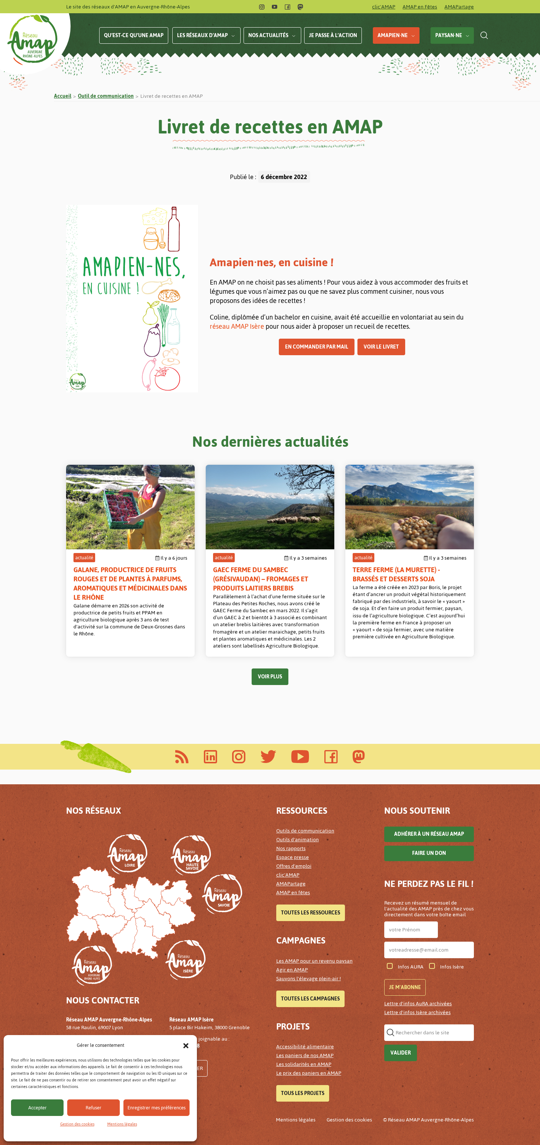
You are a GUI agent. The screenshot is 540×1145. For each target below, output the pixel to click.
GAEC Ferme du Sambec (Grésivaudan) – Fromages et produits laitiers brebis (260, 579)
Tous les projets (302, 1093)
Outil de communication (106, 96)
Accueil (62, 96)
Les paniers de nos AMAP (305, 1055)
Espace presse (292, 857)
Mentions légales (122, 1124)
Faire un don (429, 853)
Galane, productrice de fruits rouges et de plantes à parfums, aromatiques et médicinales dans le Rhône (130, 583)
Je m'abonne (405, 987)
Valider (400, 1053)
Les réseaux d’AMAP (202, 35)
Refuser (93, 1107)
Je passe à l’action (333, 35)
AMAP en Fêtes (420, 7)
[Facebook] (287, 7)
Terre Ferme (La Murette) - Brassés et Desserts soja (396, 574)
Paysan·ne (448, 35)
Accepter (37, 1107)
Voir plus (270, 677)
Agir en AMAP (292, 970)
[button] (186, 1045)
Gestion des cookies (77, 1124)
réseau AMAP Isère (237, 326)
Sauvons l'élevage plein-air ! (308, 979)
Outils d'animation (297, 840)
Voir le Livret (381, 347)
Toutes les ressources (310, 913)
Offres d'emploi (294, 866)
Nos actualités (268, 35)
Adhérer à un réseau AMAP (429, 834)
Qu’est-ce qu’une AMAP (133, 35)
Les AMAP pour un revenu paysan (314, 961)
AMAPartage (459, 7)
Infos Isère (452, 967)
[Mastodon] (300, 7)
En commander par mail (316, 347)
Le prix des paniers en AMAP (308, 1073)
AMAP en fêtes (293, 893)
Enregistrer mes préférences (156, 1107)
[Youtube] (274, 7)
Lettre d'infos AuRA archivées (418, 1004)
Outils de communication (305, 831)
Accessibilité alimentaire (305, 1047)
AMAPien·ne (393, 35)
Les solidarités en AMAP (303, 1064)
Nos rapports (291, 848)
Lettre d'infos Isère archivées (417, 1012)
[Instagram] (261, 7)
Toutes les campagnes (310, 999)
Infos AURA (411, 967)
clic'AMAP (383, 7)
